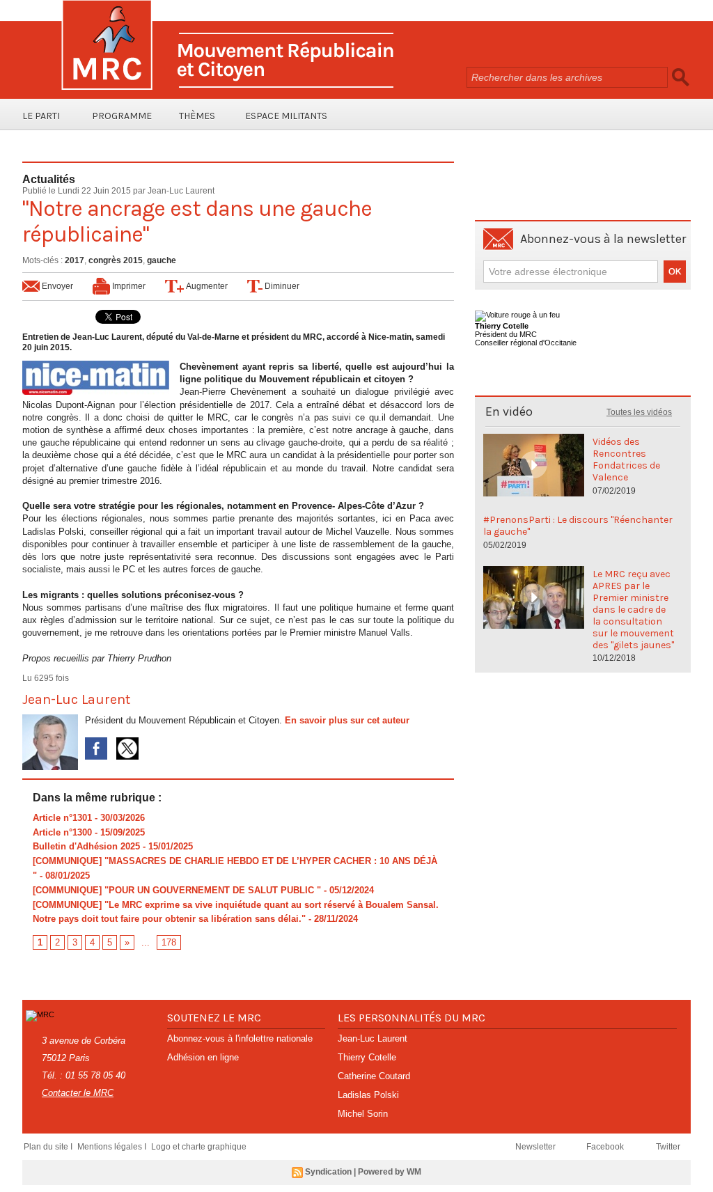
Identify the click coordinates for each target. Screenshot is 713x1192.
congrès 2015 (115, 260)
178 (169, 942)
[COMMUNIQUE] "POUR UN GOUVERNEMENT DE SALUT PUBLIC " (177, 890)
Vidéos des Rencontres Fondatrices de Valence (626, 459)
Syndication (328, 1172)
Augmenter (206, 286)
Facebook (606, 1147)
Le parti (41, 116)
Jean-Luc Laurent (181, 191)
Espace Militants (286, 116)
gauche (161, 260)
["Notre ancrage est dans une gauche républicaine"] (95, 365)
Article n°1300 (62, 832)
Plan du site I (49, 1147)
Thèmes (197, 116)
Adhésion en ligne (203, 1057)
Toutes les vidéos (639, 412)
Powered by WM (389, 1172)
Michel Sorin (363, 1113)
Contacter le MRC (77, 1093)
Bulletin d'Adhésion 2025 (86, 846)
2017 (74, 260)
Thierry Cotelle (367, 1057)
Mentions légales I (112, 1147)
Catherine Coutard (374, 1076)
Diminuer (281, 286)
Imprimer (128, 286)
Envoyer (56, 286)
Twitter (668, 1147)
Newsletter (536, 1147)
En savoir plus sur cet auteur (347, 720)
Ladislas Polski (368, 1095)
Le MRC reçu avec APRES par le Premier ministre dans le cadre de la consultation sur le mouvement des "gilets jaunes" (633, 609)
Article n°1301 (62, 818)
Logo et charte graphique (198, 1147)
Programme (122, 116)
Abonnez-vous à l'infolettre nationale (240, 1038)
